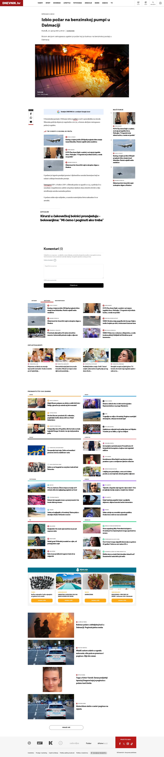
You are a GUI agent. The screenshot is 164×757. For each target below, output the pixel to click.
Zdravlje (88, 3)
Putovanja (77, 3)
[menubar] (160, 3)
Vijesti (40, 3)
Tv (112, 3)
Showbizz (57, 3)
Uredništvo (31, 753)
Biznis (97, 3)
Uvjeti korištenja (53, 753)
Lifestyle (67, 3)
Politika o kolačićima (82, 753)
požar (75, 119)
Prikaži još (66, 727)
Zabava (105, 3)
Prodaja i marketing (41, 753)
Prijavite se (73, 285)
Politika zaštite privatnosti (67, 753)
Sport (48, 3)
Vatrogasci (48, 185)
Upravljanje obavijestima (99, 753)
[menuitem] (160, 3)
